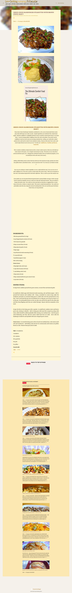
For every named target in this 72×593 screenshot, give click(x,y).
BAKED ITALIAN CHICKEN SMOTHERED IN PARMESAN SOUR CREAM (35, 570)
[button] (14, 18)
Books (9, 3)
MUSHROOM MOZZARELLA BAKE (28, 436)
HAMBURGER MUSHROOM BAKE (28, 416)
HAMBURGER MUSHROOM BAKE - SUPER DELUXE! (31, 512)
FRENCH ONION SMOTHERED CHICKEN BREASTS (31, 493)
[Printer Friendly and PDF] (8, 5)
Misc (34, 3)
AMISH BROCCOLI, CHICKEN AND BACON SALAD (31, 531)
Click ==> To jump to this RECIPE (21, 21)
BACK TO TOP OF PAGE (38, 362)
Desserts (31, 3)
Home (7, 3)
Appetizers (13, 3)
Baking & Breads (19, 3)
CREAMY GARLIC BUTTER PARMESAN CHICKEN (31, 397)
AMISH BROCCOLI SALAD (27, 455)
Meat (15, 349)
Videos (37, 3)
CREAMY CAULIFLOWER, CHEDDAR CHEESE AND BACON (32, 474)
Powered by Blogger (37, 589)
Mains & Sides (26, 3)
